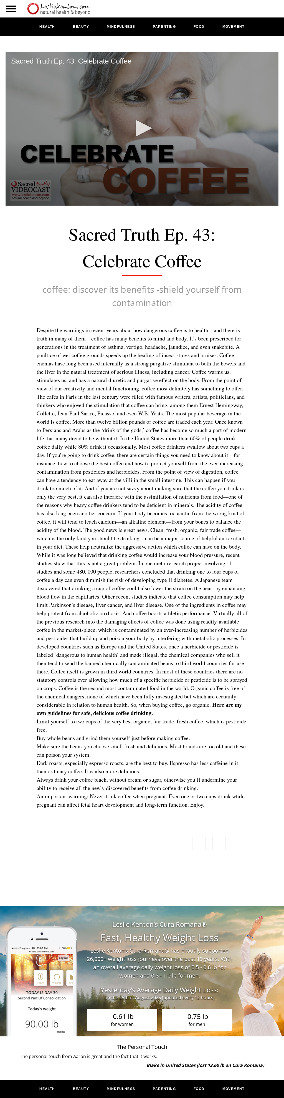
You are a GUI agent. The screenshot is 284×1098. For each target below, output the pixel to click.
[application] (142, 129)
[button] (142, 128)
